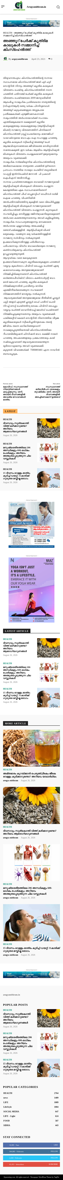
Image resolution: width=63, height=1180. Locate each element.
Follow (54, 1151)
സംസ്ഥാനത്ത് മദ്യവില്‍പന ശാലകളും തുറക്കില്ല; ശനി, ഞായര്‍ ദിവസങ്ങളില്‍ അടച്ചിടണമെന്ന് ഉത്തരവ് (47, 392)
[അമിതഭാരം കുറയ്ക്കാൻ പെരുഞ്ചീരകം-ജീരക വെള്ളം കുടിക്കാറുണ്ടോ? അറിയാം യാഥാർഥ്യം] (31, 748)
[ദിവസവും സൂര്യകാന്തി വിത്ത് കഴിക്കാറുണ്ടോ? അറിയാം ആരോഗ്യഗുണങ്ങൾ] (48, 428)
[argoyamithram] (6, 59)
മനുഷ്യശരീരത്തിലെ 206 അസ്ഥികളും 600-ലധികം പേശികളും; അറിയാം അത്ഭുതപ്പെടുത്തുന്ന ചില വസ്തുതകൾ (17, 453)
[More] (42, 66)
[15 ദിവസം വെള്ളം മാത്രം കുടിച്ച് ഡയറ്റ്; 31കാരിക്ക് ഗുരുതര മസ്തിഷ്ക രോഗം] (48, 478)
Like (56, 1145)
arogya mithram (10, 780)
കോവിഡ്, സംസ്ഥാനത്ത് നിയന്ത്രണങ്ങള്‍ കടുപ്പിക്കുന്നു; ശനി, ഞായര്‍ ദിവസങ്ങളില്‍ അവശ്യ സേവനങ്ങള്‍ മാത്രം (15, 393)
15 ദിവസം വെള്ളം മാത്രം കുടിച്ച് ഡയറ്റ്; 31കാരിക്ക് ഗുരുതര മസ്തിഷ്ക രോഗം (16, 476)
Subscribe (53, 1164)
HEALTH (7, 33)
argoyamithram (20, 59)
